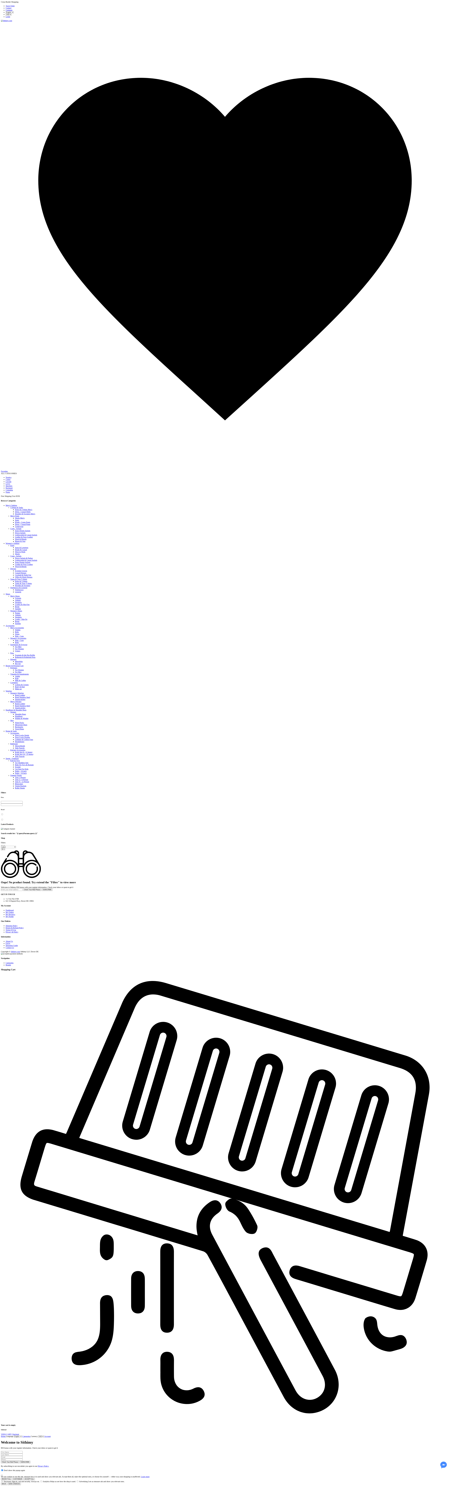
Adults (17, 676)
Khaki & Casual (21, 550)
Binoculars (19, 784)
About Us (9, 941)
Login (8, 17)
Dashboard (10, 910)
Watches (9, 691)
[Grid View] (2, 845)
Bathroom (14, 744)
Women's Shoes (16, 611)
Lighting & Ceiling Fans (24, 740)
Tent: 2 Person (20, 778)
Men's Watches (15, 702)
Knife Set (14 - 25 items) (24, 754)
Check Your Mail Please (32, 890)
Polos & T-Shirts (21, 581)
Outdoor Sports (16, 775)
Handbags (18, 716)
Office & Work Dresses (23, 577)
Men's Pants (14, 516)
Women (13, 712)
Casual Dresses (20, 573)
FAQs (8, 943)
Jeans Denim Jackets (22, 531)
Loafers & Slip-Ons (22, 605)
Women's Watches (17, 693)
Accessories (10, 626)
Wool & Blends (20, 539)
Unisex (17, 651)
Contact (8, 8)
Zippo (17, 634)
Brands (8, 965)
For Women (19, 649)
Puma (8, 492)
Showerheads (20, 746)
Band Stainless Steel (22, 697)
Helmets (13, 659)
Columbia (9, 490)
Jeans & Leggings (21, 548)
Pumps (17, 613)
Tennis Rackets (20, 786)
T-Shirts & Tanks (16, 508)
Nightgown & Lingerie (18, 588)
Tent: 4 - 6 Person (21, 780)
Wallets (17, 630)
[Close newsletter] (2, 1475)
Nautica (8, 477)
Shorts (17, 554)
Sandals (18, 609)
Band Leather (20, 695)
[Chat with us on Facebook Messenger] (443, 1465)
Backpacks (19, 727)
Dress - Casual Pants (22, 524)
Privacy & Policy (12, 932)
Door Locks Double (22, 737)
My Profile (10, 917)
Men (12, 721)
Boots (17, 607)
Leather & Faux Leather (24, 537)
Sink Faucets (19, 748)
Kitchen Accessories (17, 750)
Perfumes (13, 668)
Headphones (19, 742)
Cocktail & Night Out (23, 575)
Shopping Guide (12, 946)
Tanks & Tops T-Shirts (18, 579)
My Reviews (10, 914)
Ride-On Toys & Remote (24, 765)
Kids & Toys (15, 761)
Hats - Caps (19, 636)
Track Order (10, 6)
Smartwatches (20, 699)
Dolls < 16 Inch (21, 773)
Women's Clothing (12, 543)
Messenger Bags (21, 725)
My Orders (10, 912)
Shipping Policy (11, 926)
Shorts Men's (20, 518)
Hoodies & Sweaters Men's (25, 514)
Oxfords (18, 598)
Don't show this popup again (14, 1470)
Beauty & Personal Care (15, 666)
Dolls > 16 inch (20, 771)
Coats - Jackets (15, 529)
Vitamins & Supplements (19, 674)
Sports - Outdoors (12, 759)
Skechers (9, 486)
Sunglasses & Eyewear (18, 645)
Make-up (18, 689)
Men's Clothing (11, 505)
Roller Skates (20, 788)
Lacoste (8, 482)
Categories (9, 963)
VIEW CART (6, 1434)
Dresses (13, 569)
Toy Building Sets (21, 763)
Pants (12, 545)
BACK (4, 1484)
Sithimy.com (15, 952)
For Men (18, 647)
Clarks (8, 480)
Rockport (9, 488)
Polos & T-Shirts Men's (23, 510)
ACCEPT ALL (29, 1479)
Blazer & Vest (20, 541)
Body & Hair (20, 687)
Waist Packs (19, 723)
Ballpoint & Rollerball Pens (25, 657)
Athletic (18, 600)
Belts (17, 632)
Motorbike (19, 662)
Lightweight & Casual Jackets (26, 535)
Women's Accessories (18, 638)
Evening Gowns (21, 571)
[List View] (4, 845)
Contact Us (10, 948)
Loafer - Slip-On (21, 619)
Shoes (8, 594)
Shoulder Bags (20, 714)
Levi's (8, 484)
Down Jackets (20, 533)
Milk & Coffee (20, 680)
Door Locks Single (22, 735)
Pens (12, 653)
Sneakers (18, 602)
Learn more (145, 1477)
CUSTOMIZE (17, 1479)
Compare (9, 10)
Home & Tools (11, 731)
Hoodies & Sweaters (22, 586)
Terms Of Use (11, 930)
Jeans (17, 520)
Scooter (18, 767)
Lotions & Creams (22, 685)
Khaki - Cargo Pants (22, 522)
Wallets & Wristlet (21, 718)
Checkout (15, 1434)
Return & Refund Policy (15, 928)
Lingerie (18, 592)
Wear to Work (20, 552)
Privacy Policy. (43, 1466)
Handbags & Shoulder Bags (16, 710)
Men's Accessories (17, 628)
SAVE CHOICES (14, 1484)
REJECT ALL (6, 1479)
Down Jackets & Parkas (24, 558)
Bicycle (18, 664)
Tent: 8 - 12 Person (22, 782)
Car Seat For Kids (21, 769)
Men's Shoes (15, 596)
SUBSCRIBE (47, 890)
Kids (17, 678)
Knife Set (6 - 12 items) (23, 752)
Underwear (19, 527)
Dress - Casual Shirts (22, 512)
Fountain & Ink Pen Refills (25, 655)
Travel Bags (19, 729)
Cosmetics (14, 683)
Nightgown (19, 590)
